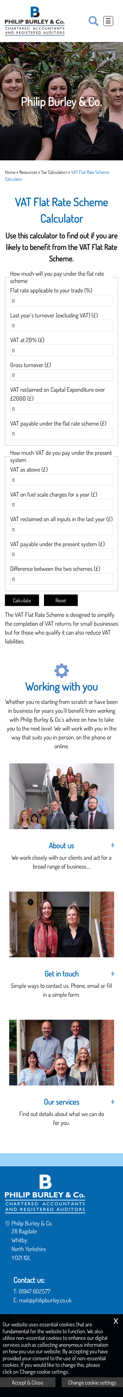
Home (10, 172)
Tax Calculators (54, 172)
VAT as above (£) (29, 469)
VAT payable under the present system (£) (57, 543)
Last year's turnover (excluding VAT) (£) (54, 315)
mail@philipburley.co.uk (45, 1300)
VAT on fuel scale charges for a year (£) (53, 494)
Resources (28, 172)
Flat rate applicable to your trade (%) (51, 290)
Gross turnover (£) (30, 364)
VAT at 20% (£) (27, 339)
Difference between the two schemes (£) (55, 568)
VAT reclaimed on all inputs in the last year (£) (61, 519)
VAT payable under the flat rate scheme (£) (58, 423)
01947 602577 (34, 1291)
